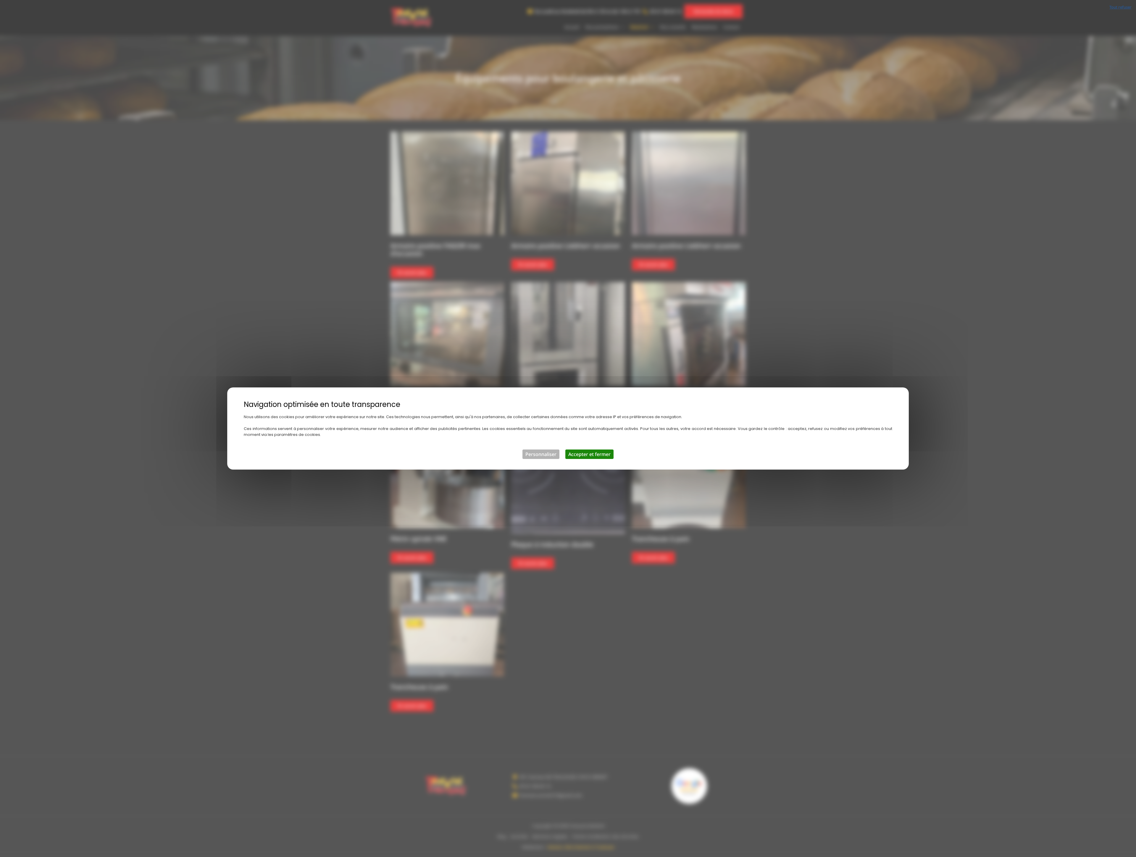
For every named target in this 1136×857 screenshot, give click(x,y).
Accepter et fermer (589, 454)
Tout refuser (1120, 7)
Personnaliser (540, 454)
